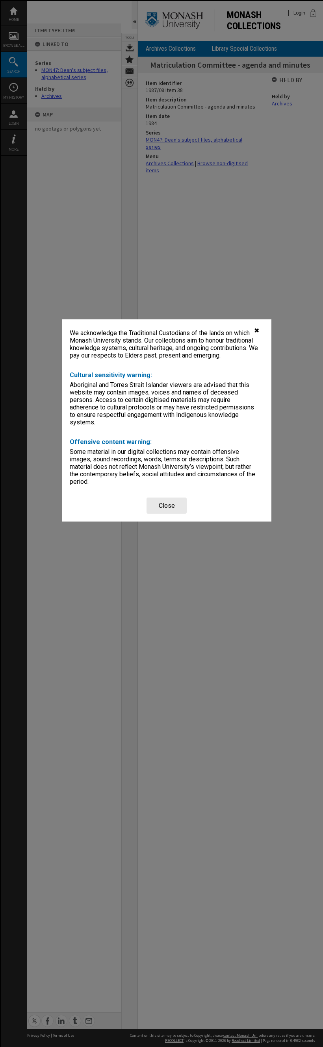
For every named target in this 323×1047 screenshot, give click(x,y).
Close (167, 505)
